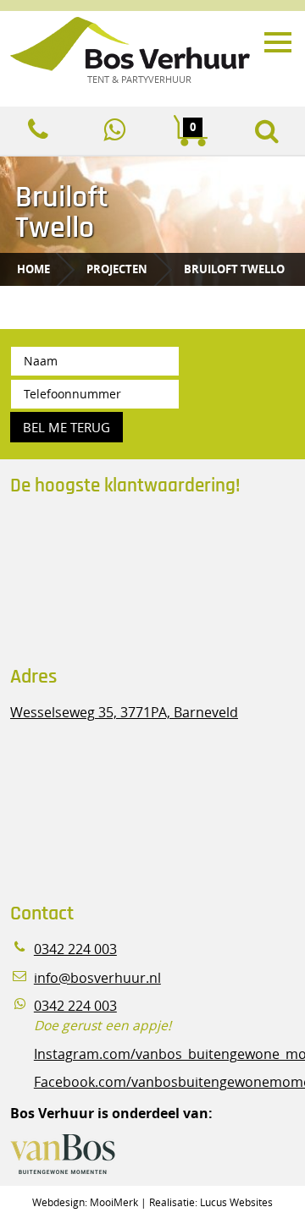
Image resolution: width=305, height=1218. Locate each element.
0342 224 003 (75, 949)
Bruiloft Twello (234, 269)
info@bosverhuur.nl (97, 978)
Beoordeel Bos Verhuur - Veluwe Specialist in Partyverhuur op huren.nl (116, 582)
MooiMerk (114, 1202)
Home (33, 269)
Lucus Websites (236, 1202)
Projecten (116, 269)
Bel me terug (66, 427)
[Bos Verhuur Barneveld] (134, 45)
